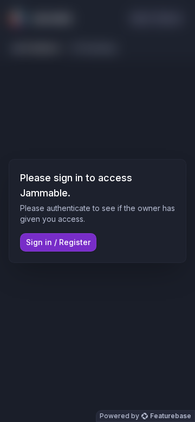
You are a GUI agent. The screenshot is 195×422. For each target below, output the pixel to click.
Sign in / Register (58, 242)
